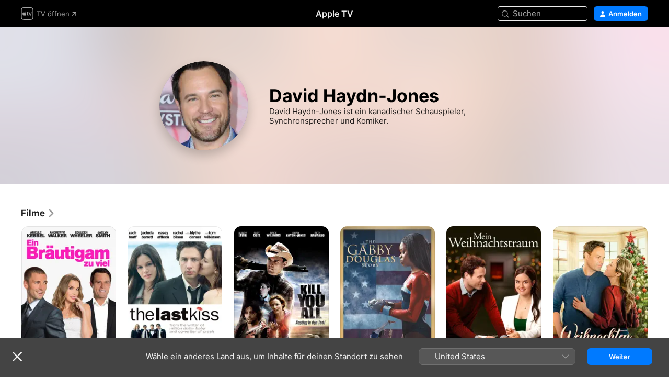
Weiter (619, 356)
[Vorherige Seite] (10, 297)
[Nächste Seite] (658, 297)
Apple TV (334, 13)
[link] (38, 213)
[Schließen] (17, 356)
